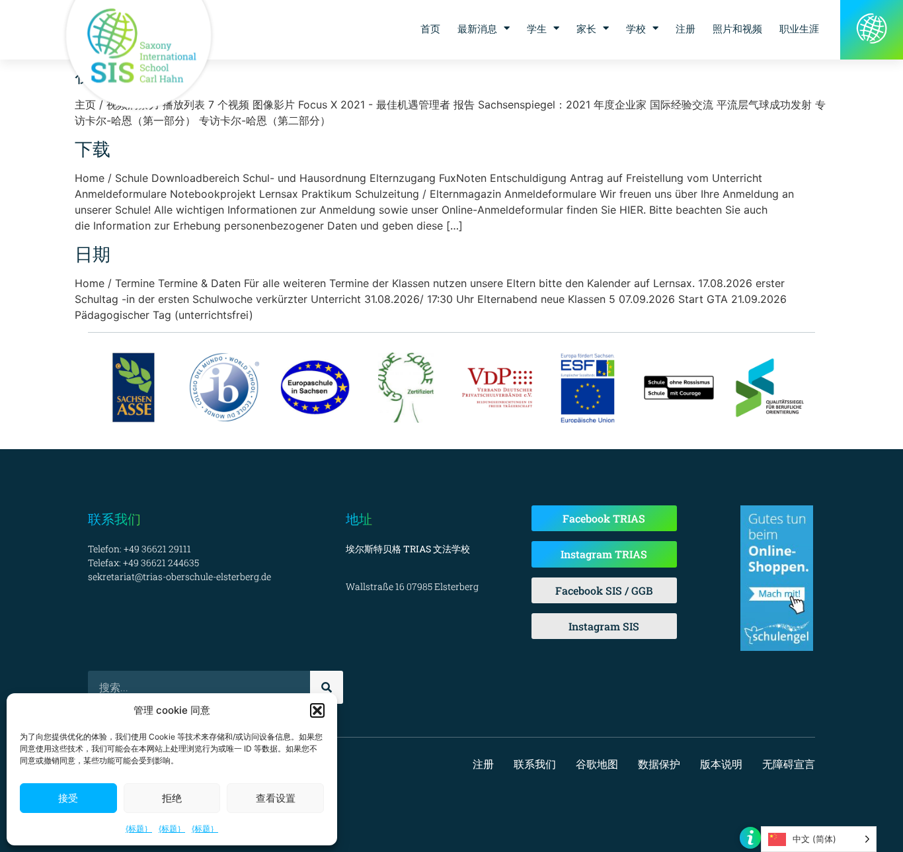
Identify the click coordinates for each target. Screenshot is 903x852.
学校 (636, 28)
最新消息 (477, 28)
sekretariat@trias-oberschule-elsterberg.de (179, 576)
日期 (92, 253)
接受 (68, 798)
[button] (317, 710)
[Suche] (326, 687)
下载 (92, 148)
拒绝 (172, 798)
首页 (430, 28)
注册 (685, 28)
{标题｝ (139, 828)
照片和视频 (737, 28)
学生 (537, 28)
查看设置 (275, 798)
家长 (586, 28)
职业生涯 (799, 28)
